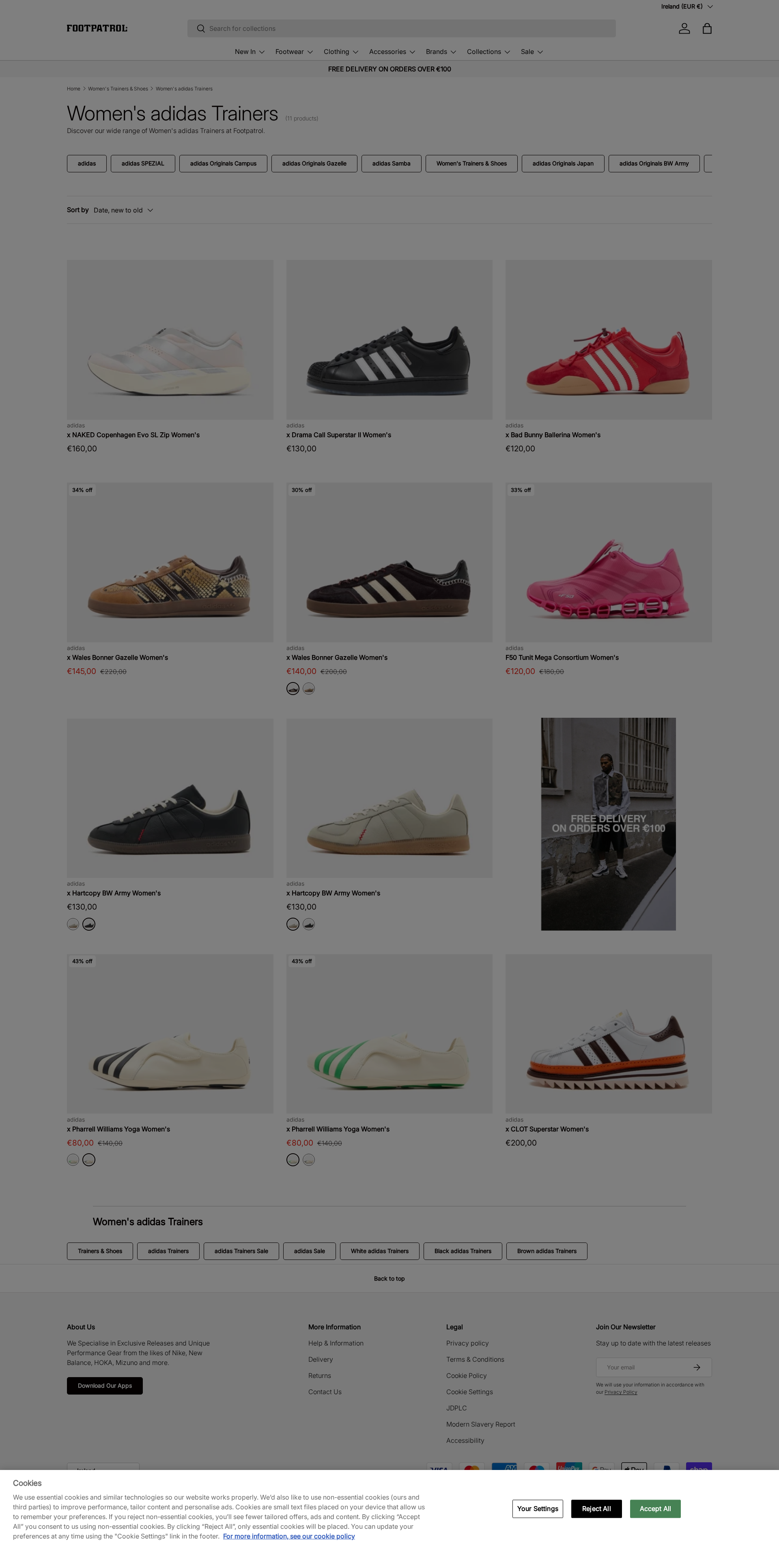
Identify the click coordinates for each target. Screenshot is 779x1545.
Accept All (655, 1508)
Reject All (596, 1508)
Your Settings (537, 1508)
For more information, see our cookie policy (289, 1536)
